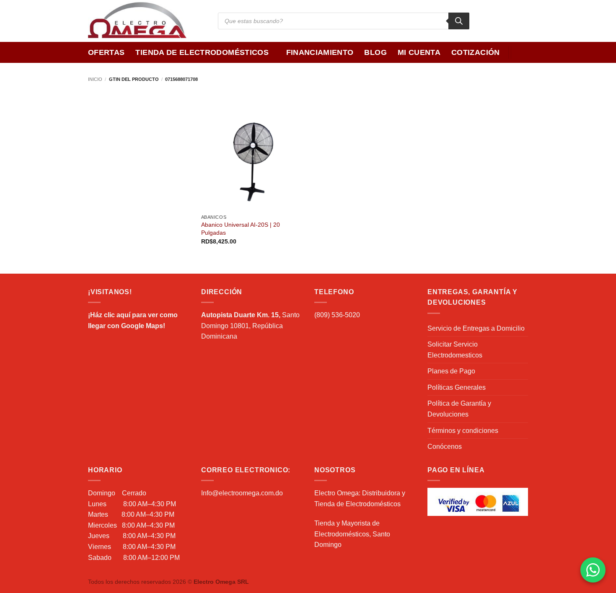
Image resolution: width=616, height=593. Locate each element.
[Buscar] (458, 21)
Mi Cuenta (419, 52)
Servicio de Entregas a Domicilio (476, 328)
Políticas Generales (456, 387)
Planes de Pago (451, 371)
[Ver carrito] (524, 52)
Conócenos (444, 446)
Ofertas (106, 52)
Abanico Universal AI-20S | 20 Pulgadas (240, 228)
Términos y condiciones (462, 430)
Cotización (475, 52)
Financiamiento (320, 52)
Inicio (95, 79)
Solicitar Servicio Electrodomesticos (454, 350)
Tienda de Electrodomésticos (202, 52)
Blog (375, 52)
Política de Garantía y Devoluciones (459, 409)
